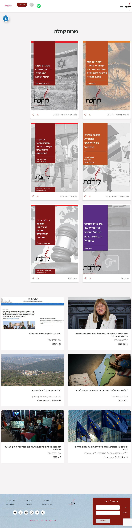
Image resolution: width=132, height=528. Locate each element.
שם (126, 507)
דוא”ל (125, 513)
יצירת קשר (52, 521)
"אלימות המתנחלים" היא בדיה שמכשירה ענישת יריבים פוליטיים (102, 390)
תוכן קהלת (11, 500)
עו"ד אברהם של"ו (121, 340)
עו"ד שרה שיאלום (121, 453)
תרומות (29, 500)
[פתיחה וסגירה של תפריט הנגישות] (6, 19)
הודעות (29, 504)
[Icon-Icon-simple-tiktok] (20, 512)
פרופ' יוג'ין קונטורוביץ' (120, 396)
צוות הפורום (10, 504)
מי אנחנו (47, 500)
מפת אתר (43, 521)
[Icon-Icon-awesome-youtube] (26, 512)
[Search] (32, 5)
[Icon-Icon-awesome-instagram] (32, 512)
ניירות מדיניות (47, 504)
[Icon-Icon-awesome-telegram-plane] (15, 512)
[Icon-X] (43, 512)
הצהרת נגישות (34, 521)
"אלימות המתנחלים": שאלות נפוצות (46, 390)
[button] (121, 7)
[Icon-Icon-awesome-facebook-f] (37, 512)
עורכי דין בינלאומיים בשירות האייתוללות (45, 333)
